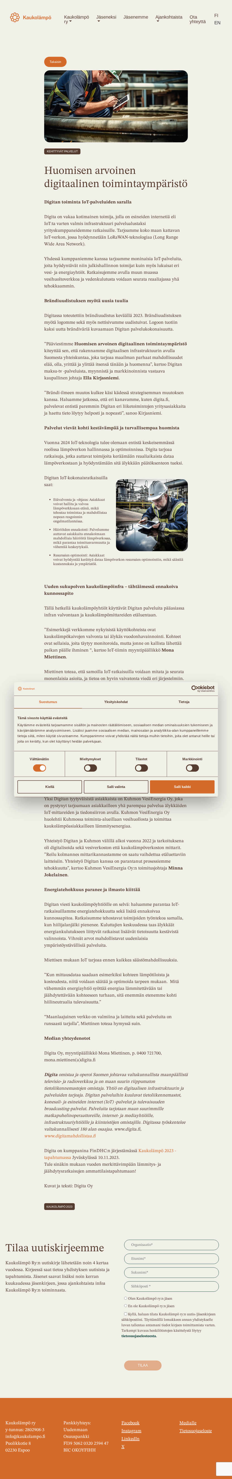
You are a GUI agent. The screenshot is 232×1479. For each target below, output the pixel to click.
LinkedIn (130, 1439)
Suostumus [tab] (48, 702)
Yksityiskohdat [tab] (116, 702)
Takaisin (55, 62)
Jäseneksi (106, 17)
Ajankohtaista (168, 17)
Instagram (131, 1431)
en (217, 22)
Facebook (130, 1423)
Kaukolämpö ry (76, 19)
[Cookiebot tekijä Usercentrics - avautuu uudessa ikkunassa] (195, 688)
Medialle (187, 1423)
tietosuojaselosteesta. (139, 1336)
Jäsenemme (135, 17)
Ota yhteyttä (198, 19)
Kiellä (49, 787)
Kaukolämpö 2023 (59, 1206)
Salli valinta (116, 787)
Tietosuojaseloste (195, 1431)
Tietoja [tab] (184, 702)
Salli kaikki (182, 787)
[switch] (90, 768)
